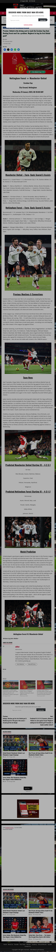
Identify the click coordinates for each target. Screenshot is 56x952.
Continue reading (28, 24)
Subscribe (43, 20)
